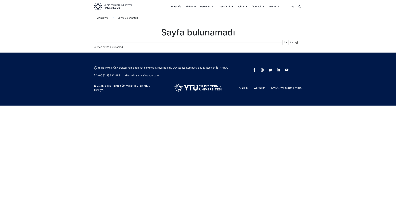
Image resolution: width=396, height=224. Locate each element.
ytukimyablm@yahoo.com (143, 75)
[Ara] (299, 6)
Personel (205, 6)
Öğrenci (256, 6)
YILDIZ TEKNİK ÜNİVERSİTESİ (118, 5)
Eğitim (240, 6)
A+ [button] (285, 42)
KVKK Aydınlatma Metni (286, 87)
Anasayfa (175, 6)
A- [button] (291, 42)
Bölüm (189, 6)
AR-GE (272, 6)
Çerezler (259, 87)
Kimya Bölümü (112, 8)
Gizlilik (243, 87)
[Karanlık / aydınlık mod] (293, 6)
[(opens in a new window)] (255, 70)
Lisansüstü (224, 6)
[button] (295, 42)
